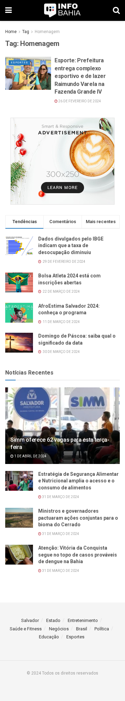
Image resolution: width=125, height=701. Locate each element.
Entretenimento (83, 620)
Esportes (19, 62)
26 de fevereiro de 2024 (79, 101)
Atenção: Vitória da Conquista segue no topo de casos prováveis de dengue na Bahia (77, 554)
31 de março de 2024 (60, 497)
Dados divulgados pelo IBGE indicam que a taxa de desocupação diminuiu (70, 245)
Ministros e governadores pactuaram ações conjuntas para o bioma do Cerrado (78, 517)
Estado (53, 620)
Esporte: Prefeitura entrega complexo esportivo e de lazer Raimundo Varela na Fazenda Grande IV (80, 76)
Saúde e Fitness (26, 628)
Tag (25, 31)
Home (11, 31)
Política (101, 628)
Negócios (59, 628)
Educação (49, 636)
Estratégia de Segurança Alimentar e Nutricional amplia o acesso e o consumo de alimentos (78, 480)
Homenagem (47, 31)
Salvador (30, 620)
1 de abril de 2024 (30, 456)
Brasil (81, 628)
